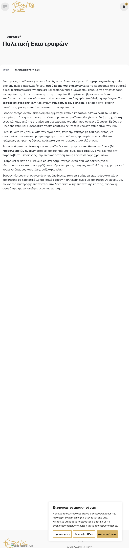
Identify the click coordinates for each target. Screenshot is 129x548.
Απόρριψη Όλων (84, 534)
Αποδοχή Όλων (107, 534)
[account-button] (115, 7)
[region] (85, 521)
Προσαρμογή (62, 534)
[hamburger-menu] (5, 7)
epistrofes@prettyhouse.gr (29, 90)
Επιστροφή (14, 36)
